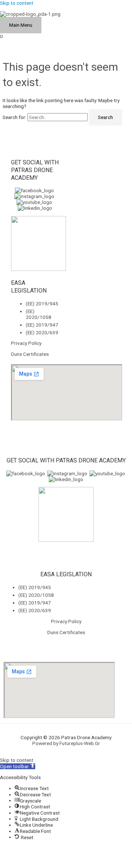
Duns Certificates (30, 354)
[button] (17, 766)
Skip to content (16, 3)
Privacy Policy (26, 343)
